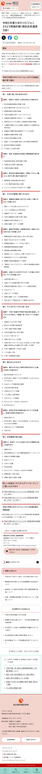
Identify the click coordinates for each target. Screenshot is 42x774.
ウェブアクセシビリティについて (15, 760)
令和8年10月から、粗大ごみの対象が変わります (21, 576)
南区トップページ (26, 13)
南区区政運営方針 (16, 15)
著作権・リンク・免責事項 (12, 757)
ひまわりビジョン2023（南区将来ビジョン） (19, 71)
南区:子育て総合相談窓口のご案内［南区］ (20, 674)
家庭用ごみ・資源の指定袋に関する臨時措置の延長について (21, 591)
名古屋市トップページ (11, 8)
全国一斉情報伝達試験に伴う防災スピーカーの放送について (22, 598)
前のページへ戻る (16, 651)
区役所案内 (11, 739)
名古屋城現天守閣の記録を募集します (18, 635)
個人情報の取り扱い (11, 754)
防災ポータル (35, 7)
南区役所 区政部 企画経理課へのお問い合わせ (22, 551)
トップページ (14, 13)
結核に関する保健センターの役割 (17, 678)
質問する (26, 772)
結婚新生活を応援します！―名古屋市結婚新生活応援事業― (22, 621)
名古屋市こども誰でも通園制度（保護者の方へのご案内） (21, 629)
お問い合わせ (31, 739)
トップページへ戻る (33, 651)
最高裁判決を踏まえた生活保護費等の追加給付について (22, 583)
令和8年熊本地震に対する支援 (15, 615)
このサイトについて (10, 751)
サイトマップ (8, 748)
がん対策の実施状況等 (14, 688)
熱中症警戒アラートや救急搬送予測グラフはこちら (21, 642)
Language (37, 772)
